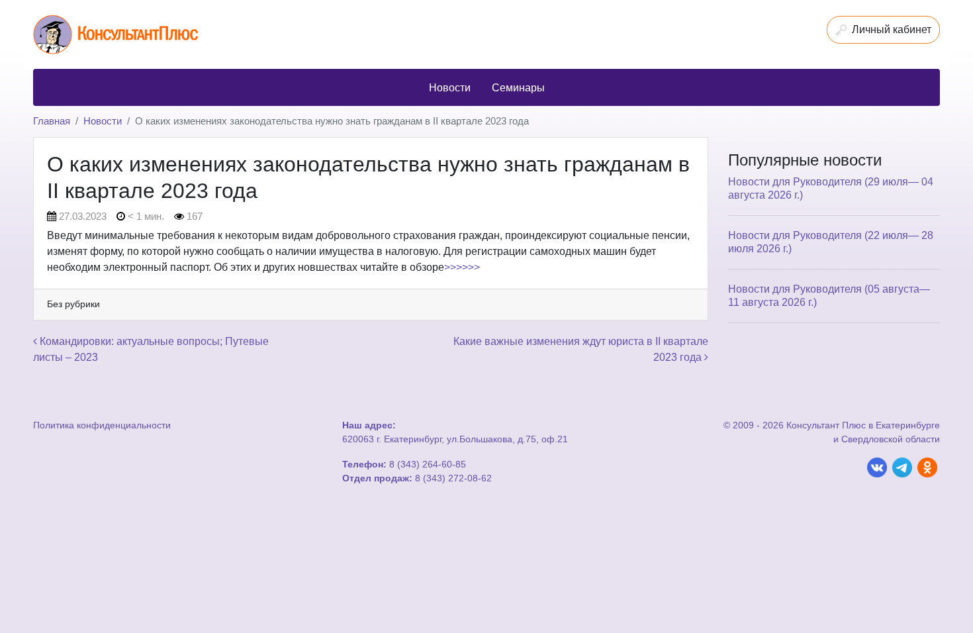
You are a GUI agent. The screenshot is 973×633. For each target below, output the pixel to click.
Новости (102, 120)
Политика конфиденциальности (102, 425)
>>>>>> (462, 267)
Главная (51, 120)
